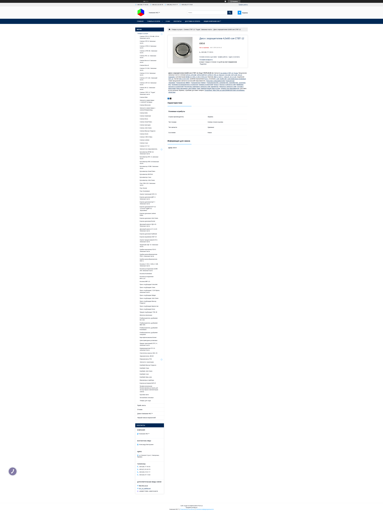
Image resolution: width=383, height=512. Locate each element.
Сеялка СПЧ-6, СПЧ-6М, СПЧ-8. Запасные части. (149, 37)
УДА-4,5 (226, 77)
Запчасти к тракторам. (147, 362)
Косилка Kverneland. (146, 273)
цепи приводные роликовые (236, 79)
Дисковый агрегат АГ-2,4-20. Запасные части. (148, 230)
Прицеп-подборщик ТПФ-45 (148, 312)
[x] (170, 99)
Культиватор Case (145, 177)
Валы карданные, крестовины (186, 88)
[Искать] (229, 13)
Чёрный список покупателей (146, 417)
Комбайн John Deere (146, 371)
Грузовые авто (144, 394)
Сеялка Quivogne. (145, 125)
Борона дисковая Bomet (147, 221)
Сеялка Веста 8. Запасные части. (148, 61)
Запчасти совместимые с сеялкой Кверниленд (147, 109)
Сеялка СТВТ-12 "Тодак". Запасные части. (198, 29)
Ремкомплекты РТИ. (146, 359)
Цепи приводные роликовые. (149, 340)
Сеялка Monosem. (145, 105)
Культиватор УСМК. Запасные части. (149, 167)
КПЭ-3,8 (204, 77)
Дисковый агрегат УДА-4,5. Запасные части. (148, 225)
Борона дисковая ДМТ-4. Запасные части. (148, 198)
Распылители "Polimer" (198, 82)
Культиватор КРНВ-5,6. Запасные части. (147, 152)
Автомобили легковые (146, 397)
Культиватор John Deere (147, 180)
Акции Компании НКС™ (212, 21)
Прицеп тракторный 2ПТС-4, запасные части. (148, 344)
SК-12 (240, 75)
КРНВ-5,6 (189, 77)
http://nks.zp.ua (143, 485)
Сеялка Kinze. (144, 119)
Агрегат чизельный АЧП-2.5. (148, 194)
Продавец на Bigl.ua (191, 507)
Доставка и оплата (192, 21)
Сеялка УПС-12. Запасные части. (148, 56)
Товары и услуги (153, 21)
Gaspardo (171, 77)
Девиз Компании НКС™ (145, 413)
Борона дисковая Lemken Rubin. (148, 214)
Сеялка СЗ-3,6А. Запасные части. (148, 69)
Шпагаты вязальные (146, 315)
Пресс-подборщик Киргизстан (149, 306)
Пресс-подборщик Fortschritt (148, 284)
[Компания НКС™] (141, 16)
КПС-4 (194, 77)
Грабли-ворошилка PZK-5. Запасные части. (148, 250)
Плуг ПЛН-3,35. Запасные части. (147, 184)
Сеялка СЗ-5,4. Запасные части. (147, 74)
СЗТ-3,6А (234, 75)
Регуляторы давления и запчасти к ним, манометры (201, 86)
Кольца (216, 84)
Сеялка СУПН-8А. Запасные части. (148, 51)
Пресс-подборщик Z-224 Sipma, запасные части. (150, 291)
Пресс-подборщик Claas (147, 287)
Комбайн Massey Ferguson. (148, 365)
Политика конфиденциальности (205, 509)
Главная (140, 21)
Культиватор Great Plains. (147, 171)
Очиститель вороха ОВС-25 (148, 353)
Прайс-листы (141, 405)
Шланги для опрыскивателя (230, 88)
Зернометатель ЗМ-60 (146, 356)
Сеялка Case (144, 143)
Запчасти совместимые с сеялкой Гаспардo (147, 101)
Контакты (177, 21)
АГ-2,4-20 (233, 77)
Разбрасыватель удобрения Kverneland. (148, 328)
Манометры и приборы (147, 380)
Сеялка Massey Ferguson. (148, 131)
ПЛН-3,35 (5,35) (184, 79)
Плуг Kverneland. (145, 191)
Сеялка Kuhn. (144, 113)
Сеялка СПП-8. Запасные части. (147, 42)
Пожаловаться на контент (187, 509)
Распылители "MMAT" (183, 82)
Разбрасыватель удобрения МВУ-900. (148, 324)
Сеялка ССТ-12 (144, 146)
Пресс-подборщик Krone (147, 309)
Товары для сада (145, 400)
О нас (168, 21)
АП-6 (199, 77)
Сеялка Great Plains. (146, 122)
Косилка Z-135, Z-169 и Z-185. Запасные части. (149, 265)
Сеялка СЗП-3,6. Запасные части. (148, 83)
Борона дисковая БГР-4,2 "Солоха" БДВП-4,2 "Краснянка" (148, 208)
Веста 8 (221, 75)
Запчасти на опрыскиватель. (149, 149)
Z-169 (217, 79)
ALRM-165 (223, 79)
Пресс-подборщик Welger (148, 295)
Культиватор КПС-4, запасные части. (149, 157)
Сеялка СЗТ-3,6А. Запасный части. (148, 78)
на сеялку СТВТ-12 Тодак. (229, 73)
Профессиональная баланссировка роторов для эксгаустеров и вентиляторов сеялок (149, 388)
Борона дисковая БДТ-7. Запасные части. (147, 203)
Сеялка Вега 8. (144, 65)
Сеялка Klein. (144, 97)
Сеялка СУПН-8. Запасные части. (148, 47)
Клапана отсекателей (206, 84)
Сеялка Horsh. (144, 134)
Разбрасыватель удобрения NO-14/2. (148, 319)
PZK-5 (206, 79)
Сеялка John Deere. (146, 128)
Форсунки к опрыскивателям (215, 81)
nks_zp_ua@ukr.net (145, 488)
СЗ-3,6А (227, 75)
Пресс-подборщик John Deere (149, 298)
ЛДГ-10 (170, 79)
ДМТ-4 (216, 77)
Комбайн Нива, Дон (146, 377)
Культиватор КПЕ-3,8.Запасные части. (149, 162)
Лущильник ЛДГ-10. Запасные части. (149, 245)
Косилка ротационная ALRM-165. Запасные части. (149, 269)
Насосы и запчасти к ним (227, 84)
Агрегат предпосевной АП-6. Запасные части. (148, 240)
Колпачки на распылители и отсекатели (185, 84)
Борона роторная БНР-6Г (148, 383)
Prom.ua (200, 505)
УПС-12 (215, 75)
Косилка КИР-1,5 (145, 281)
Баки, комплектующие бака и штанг (208, 88)
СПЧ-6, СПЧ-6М (191, 75)
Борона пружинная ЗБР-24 (148, 237)
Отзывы (139, 409)
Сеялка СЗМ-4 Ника (146, 137)
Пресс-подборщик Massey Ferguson (148, 302)
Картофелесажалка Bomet (148, 337)
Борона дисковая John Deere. (149, 218)
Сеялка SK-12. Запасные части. (147, 88)
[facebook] (168, 99)
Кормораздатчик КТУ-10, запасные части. (147, 349)
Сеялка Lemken (144, 140)
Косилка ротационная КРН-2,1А (146, 277)
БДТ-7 (221, 77)
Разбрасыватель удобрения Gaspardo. (148, 333)
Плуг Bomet (143, 188)
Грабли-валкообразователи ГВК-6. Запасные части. (148, 255)
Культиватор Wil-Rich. (146, 174)
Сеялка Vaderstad (145, 116)
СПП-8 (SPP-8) (202, 75)
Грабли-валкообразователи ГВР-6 (148, 260)
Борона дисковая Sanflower (148, 234)
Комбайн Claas (144, 368)
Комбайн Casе (144, 374)
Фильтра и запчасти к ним (227, 86)
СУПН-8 (210, 75)
